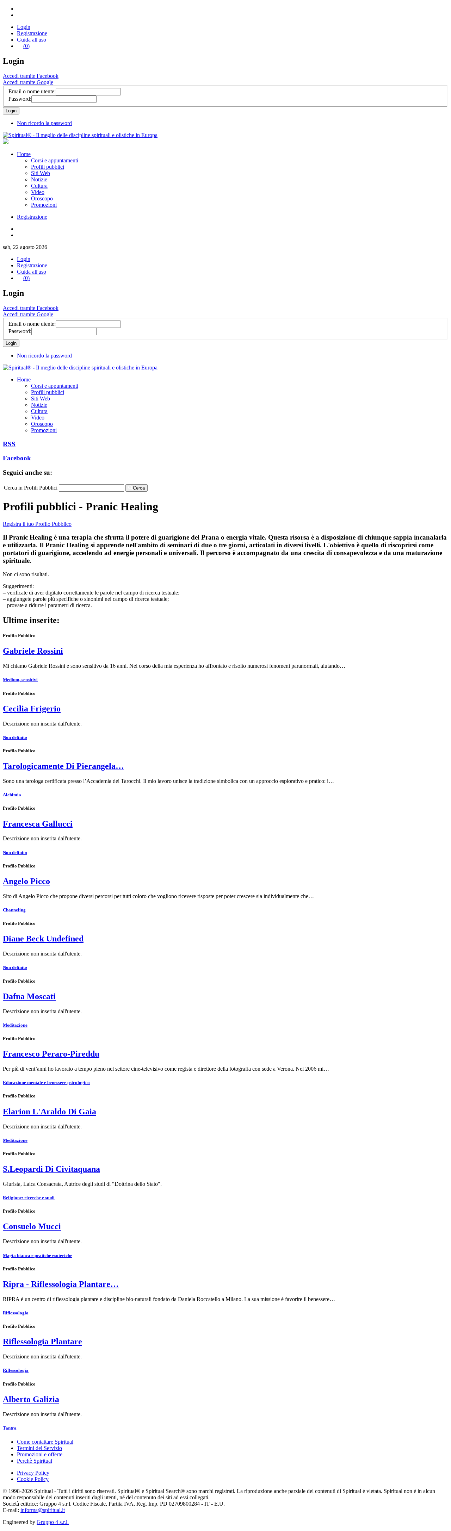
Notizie (39, 179)
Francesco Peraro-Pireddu (51, 1053)
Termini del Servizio (39, 1448)
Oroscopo (42, 198)
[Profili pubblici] (80, 135)
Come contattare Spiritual (45, 1442)
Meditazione (15, 1025)
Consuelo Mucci (32, 1226)
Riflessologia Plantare (42, 1341)
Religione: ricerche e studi (29, 1197)
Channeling (14, 910)
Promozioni (44, 205)
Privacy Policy (33, 1473)
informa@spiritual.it (42, 1510)
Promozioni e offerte (39, 1454)
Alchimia (12, 794)
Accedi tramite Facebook (30, 76)
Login (23, 27)
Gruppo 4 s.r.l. (53, 1522)
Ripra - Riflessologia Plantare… (61, 1284)
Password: (19, 99)
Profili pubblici (47, 167)
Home (24, 154)
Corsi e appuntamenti (54, 160)
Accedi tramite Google (28, 82)
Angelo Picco (26, 881)
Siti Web (40, 173)
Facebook (17, 458)
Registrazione (32, 33)
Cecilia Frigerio (32, 708)
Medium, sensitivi (20, 679)
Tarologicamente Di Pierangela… (63, 766)
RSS (9, 444)
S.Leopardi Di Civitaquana (51, 1169)
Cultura (39, 186)
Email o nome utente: (32, 91)
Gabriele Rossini (33, 650)
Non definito (15, 737)
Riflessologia (16, 1312)
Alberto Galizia (31, 1399)
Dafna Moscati (29, 996)
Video (37, 192)
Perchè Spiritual (34, 1461)
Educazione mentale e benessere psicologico (46, 1082)
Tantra (10, 1428)
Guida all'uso (31, 40)
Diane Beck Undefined (43, 938)
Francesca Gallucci (38, 823)
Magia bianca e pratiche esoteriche (37, 1255)
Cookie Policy (33, 1479)
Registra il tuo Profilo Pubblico (37, 524)
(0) (26, 46)
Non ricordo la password (44, 123)
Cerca (139, 488)
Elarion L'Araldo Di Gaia (49, 1111)
